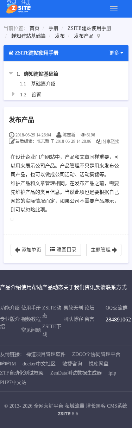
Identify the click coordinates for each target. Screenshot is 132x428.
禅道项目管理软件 (45, 354)
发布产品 (84, 36)
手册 (53, 28)
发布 (60, 36)
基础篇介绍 (43, 84)
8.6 (68, 414)
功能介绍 (10, 308)
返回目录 (65, 249)
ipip (112, 373)
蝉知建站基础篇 (28, 36)
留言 (89, 319)
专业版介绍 (10, 323)
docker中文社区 (39, 363)
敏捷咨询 (72, 363)
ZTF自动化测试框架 (22, 373)
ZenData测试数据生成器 (76, 373)
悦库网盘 (98, 363)
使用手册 (31, 308)
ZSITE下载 (51, 330)
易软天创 (73, 308)
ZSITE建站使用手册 (89, 28)
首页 (34, 28)
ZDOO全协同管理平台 (96, 354)
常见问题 (31, 330)
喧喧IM (8, 363)
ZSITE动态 (51, 311)
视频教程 (31, 319)
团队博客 (73, 319)
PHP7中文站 (13, 382)
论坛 (89, 308)
